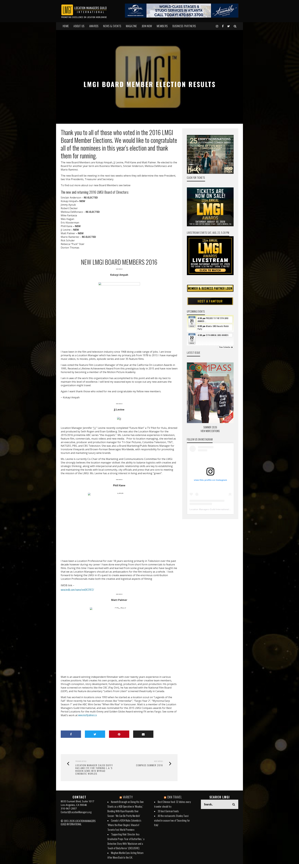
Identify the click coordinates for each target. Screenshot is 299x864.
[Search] (235, 26)
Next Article (158, 761)
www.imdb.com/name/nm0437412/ (77, 590)
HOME (66, 26)
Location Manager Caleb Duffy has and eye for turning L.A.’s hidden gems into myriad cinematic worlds (94, 769)
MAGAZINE (131, 26)
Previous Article (81, 761)
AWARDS (94, 26)
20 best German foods (168, 811)
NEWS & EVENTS (112, 26)
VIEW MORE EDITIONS (210, 431)
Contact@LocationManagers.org (76, 812)
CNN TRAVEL (174, 797)
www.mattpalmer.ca (87, 715)
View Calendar (225, 347)
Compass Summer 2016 (149, 765)
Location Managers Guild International (209, 509)
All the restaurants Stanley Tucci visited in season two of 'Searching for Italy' (172, 820)
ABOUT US (79, 26)
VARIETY (128, 797)
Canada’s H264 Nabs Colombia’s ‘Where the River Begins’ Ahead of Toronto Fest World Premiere (124, 825)
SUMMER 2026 (210, 427)
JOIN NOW (147, 26)
